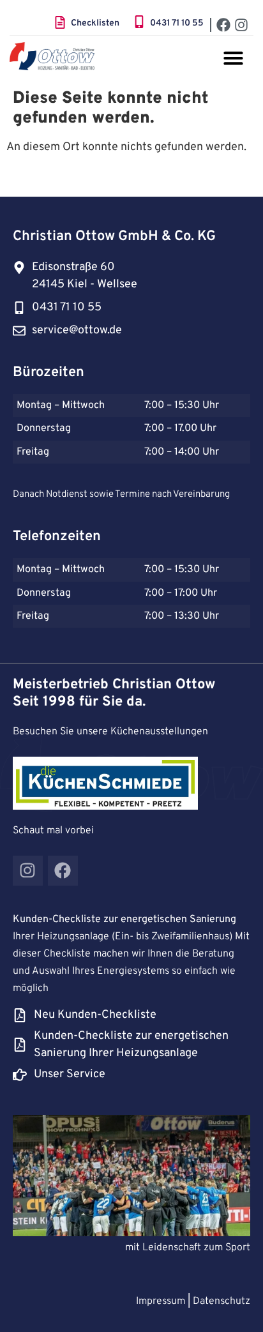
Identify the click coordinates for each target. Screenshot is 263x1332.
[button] (234, 58)
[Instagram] (241, 25)
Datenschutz (220, 1301)
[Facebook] (223, 25)
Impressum (160, 1301)
